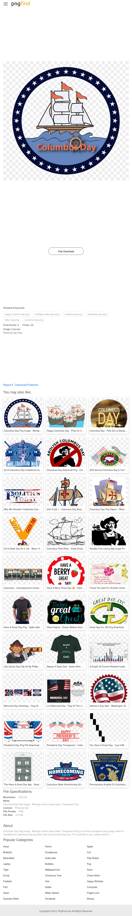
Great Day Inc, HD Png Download (107, 627)
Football (7, 881)
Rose (90, 869)
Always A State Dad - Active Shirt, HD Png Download (73, 666)
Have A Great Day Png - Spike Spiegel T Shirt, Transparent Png (36, 627)
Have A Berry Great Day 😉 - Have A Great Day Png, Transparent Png (82, 587)
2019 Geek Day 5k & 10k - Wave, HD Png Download (30, 548)
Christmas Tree (53, 875)
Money (90, 898)
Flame (48, 846)
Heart (6, 846)
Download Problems (26, 385)
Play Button (93, 858)
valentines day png (97, 314)
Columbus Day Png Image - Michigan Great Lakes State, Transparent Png (41, 430)
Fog (89, 863)
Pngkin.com (93, 892)
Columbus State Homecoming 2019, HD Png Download (75, 784)
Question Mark (11, 898)
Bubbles (49, 863)
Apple (90, 846)
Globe (48, 887)
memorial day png (34, 319)
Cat (89, 852)
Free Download (66, 251)
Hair (47, 881)
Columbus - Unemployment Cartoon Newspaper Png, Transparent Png (40, 587)
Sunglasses (51, 852)
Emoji (6, 875)
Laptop (6, 863)
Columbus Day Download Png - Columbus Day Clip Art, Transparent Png (84, 470)
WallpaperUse (52, 869)
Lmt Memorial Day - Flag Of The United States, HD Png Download (80, 705)
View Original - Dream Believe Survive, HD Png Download (76, 627)
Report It (8, 385)
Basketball (8, 858)
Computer (92, 887)
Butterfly (7, 852)
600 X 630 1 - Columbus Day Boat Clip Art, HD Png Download (78, 509)
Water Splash (52, 892)
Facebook (50, 898)
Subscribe (50, 858)
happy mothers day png (17, 314)
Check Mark (93, 875)
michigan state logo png (47, 314)
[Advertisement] (66, 38)
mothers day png (73, 314)
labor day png (12, 319)
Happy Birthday (95, 881)
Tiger (6, 869)
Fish (5, 887)
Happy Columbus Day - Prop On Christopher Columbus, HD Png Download (85, 430)
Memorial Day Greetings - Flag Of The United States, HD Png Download (40, 705)
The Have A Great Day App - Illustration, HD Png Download (34, 784)
